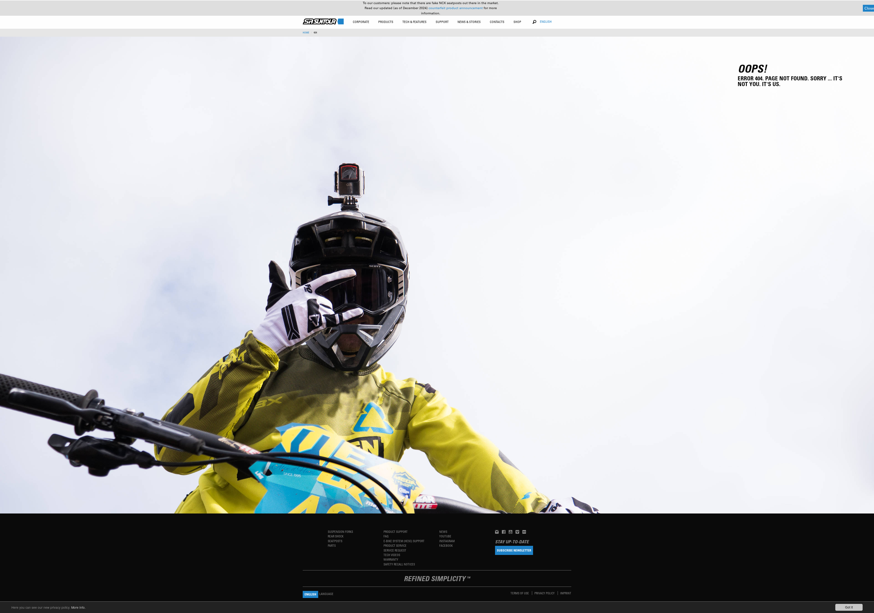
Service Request (395, 550)
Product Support (396, 532)
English (546, 21)
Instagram (447, 541)
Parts (332, 545)
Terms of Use (520, 593)
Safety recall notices (399, 564)
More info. (78, 607)
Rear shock (335, 536)
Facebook (446, 545)
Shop (517, 22)
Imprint (565, 593)
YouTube (445, 536)
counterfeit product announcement (456, 8)
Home (306, 32)
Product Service (395, 545)
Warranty (391, 559)
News (443, 532)
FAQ (386, 536)
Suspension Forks (340, 532)
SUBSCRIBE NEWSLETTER (514, 550)
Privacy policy (544, 593)
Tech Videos (392, 555)
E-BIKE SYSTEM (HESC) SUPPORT (404, 541)
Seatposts (335, 541)
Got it (849, 607)
